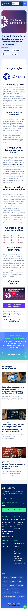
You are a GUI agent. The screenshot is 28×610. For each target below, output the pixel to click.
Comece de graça (14, 4)
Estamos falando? (14, 510)
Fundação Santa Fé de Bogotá (14, 84)
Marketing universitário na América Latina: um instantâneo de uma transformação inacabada (13, 465)
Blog (3, 543)
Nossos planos (13, 315)
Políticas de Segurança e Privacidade (18, 558)
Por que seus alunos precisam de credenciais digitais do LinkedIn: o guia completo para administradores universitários (13, 390)
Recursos (5, 546)
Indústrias (17, 516)
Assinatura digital (7, 536)
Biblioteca (5, 540)
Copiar (15, 54)
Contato (16, 549)
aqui (14, 320)
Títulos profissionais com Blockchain (7, 531)
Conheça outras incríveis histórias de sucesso (14, 305)
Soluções (5, 516)
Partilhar (6, 54)
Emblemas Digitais (17, 164)
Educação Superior (20, 519)
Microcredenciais (7, 527)
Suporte (16, 546)
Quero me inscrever (14, 354)
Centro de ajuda (19, 543)
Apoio (16, 540)
